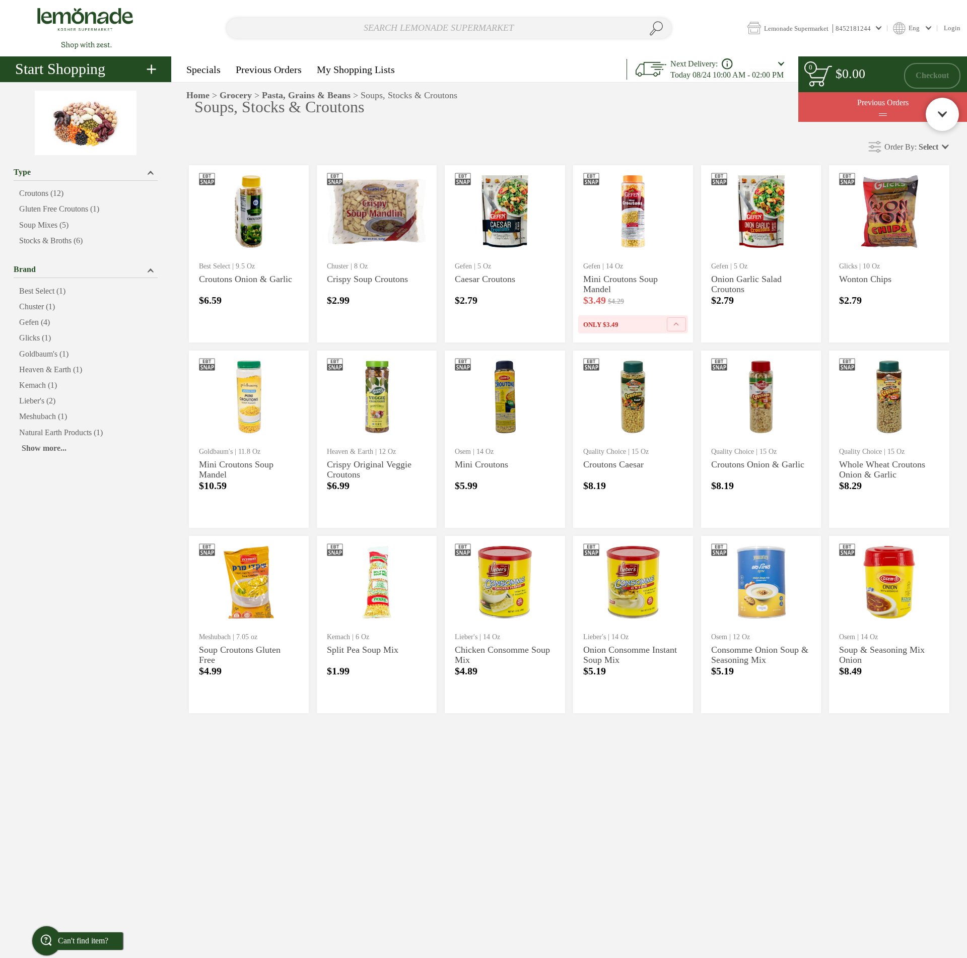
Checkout (932, 75)
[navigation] (85, 69)
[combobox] (449, 28)
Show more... (44, 448)
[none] (249, 254)
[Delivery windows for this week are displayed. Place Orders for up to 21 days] (727, 64)
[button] (814, 28)
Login (952, 28)
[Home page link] (85, 28)
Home (198, 95)
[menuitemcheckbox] (86, 193)
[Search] (656, 28)
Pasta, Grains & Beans (306, 95)
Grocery (236, 95)
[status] (820, 75)
